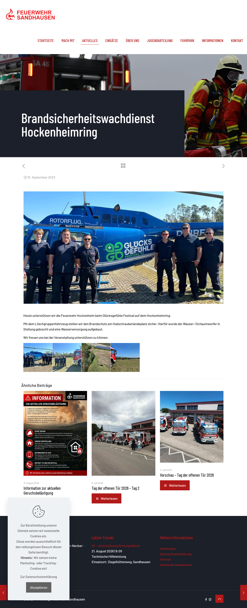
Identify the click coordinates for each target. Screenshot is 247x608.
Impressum (168, 548)
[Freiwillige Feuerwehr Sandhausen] (30, 13)
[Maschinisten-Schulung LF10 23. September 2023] (243, 592)
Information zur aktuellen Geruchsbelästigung (42, 490)
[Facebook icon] (206, 599)
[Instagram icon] (210, 599)
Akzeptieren (38, 587)
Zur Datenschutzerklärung (38, 577)
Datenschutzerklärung (175, 554)
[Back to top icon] (219, 599)
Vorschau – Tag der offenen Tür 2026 (187, 474)
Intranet (165, 559)
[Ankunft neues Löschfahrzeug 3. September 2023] (3, 592)
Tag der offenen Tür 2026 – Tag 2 (115, 488)
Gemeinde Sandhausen (176, 565)
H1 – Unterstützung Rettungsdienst (116, 546)
